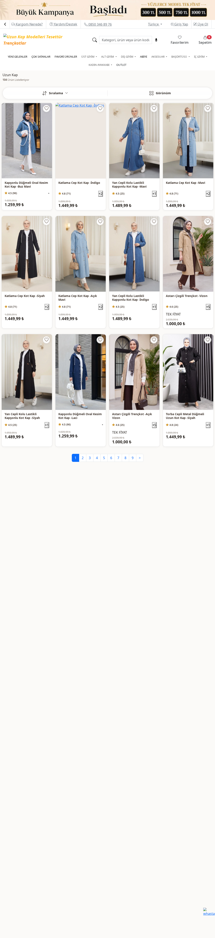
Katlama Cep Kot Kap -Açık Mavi (77, 298)
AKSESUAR (158, 56)
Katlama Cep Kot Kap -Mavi (185, 183)
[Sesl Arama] (156, 40)
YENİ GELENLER (17, 56)
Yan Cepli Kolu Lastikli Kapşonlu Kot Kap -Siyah (22, 416)
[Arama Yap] (94, 40)
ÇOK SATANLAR (40, 56)
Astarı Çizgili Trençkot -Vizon (186, 296)
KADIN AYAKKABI (99, 65)
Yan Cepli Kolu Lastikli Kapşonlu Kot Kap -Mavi (129, 185)
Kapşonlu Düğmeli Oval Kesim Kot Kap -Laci (80, 416)
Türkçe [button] (154, 24)
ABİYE (143, 56)
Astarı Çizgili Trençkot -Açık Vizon (132, 416)
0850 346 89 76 (100, 24)
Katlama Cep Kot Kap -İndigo (79, 183)
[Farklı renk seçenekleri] (48, 193)
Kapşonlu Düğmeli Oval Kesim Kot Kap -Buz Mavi (26, 185)
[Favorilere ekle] (46, 108)
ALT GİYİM (108, 56)
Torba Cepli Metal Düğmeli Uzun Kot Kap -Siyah (185, 416)
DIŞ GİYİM (127, 56)
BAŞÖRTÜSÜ (179, 56)
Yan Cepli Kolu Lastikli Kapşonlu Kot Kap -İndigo (130, 298)
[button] (55, 93)
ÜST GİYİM (88, 56)
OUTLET (121, 65)
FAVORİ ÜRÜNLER (66, 56)
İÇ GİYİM (199, 56)
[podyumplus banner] (107, 9)
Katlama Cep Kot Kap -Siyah (25, 296)
